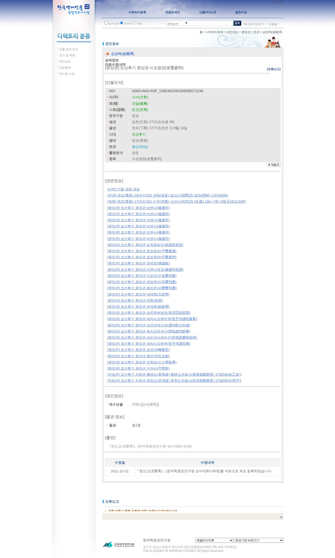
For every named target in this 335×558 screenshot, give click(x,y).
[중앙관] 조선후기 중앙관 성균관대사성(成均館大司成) (148, 325)
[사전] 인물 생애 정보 (123, 189)
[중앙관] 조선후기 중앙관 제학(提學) (135, 300)
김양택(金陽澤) (272, 32)
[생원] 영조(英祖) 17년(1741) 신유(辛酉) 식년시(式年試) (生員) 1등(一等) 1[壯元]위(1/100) (176, 201)
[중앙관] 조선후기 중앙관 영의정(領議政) (138, 263)
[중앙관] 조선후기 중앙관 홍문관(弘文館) (138, 356)
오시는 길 (276, 2)
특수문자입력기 (254, 24)
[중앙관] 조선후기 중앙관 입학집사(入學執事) (142, 362)
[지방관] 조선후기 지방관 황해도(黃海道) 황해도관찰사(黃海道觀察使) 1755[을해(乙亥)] (174, 374)
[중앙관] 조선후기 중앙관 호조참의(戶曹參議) (142, 251)
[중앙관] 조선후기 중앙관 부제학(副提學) (138, 307)
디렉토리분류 (214, 32)
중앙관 (246, 32)
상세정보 (112, 60)
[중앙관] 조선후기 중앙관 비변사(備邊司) (138, 208)
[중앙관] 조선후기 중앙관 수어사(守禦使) (138, 368)
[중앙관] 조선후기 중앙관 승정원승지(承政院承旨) (145, 245)
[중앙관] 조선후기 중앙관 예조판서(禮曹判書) (142, 288)
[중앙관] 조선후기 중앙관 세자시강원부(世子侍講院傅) (148, 344)
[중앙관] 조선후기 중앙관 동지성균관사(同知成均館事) (148, 331)
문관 (256, 32)
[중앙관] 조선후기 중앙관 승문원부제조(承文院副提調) (148, 313)
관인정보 (232, 32)
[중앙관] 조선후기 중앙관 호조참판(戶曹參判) (142, 257)
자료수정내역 (115, 64)
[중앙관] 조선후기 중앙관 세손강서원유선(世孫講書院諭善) (152, 337)
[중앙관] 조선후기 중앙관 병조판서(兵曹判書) (142, 282)
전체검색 (172, 23)
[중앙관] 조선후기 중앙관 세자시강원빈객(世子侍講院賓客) (152, 319)
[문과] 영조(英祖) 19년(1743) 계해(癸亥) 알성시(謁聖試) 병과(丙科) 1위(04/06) (167, 195)
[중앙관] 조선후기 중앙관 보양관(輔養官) (138, 350)
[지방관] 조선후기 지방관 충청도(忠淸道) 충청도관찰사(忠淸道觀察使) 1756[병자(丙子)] (174, 381)
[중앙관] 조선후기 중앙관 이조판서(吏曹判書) (142, 276)
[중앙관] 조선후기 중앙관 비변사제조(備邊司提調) (145, 270)
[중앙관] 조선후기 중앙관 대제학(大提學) (138, 294)
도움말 (273, 24)
